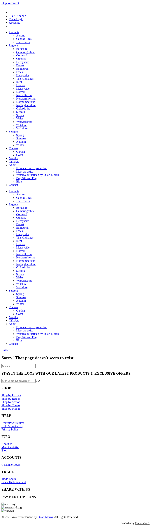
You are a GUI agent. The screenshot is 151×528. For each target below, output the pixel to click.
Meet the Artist (10, 447)
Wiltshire (21, 125)
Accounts (14, 22)
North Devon (24, 95)
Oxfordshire (23, 108)
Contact (13, 184)
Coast (19, 155)
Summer (21, 138)
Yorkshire (21, 128)
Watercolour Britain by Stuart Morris (37, 174)
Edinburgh (22, 68)
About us (6, 443)
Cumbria (21, 58)
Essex (19, 72)
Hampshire (22, 75)
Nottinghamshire (26, 105)
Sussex (20, 115)
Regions (13, 45)
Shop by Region (10, 398)
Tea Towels (23, 42)
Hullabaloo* (142, 523)
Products (14, 32)
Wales (19, 118)
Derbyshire (22, 62)
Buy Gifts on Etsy (26, 178)
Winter (20, 145)
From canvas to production (31, 168)
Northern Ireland (26, 98)
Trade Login (16, 19)
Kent (19, 82)
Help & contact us (11, 426)
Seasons (13, 131)
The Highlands (25, 78)
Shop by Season (10, 402)
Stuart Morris (45, 517)
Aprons (20, 35)
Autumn (21, 141)
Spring (20, 135)
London (20, 85)
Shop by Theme (10, 405)
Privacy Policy (9, 429)
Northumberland (25, 101)
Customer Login (10, 464)
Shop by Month (10, 408)
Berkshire (21, 48)
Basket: (5, 350)
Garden (20, 151)
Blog (19, 181)
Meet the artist (24, 171)
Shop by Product (11, 395)
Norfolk (20, 91)
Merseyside (22, 88)
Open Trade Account (13, 482)
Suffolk (20, 111)
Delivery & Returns (12, 422)
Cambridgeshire (25, 52)
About (12, 164)
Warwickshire (24, 121)
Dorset (20, 65)
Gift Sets (14, 161)
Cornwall (21, 55)
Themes (13, 148)
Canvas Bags (23, 38)
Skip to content (10, 3)
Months (13, 158)
